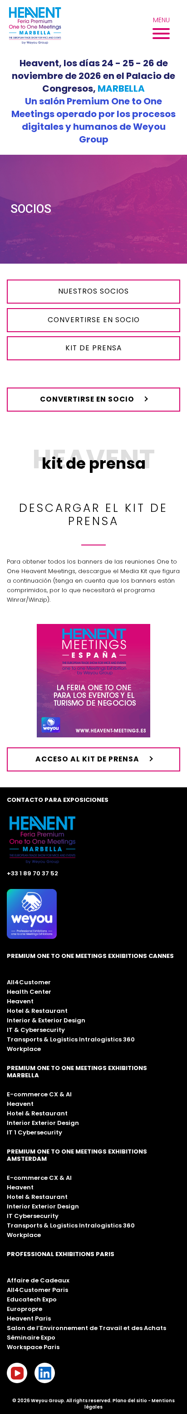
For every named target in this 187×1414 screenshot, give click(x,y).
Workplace (24, 1049)
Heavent (20, 1001)
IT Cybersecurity (33, 1216)
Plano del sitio (130, 1400)
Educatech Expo (32, 1299)
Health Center (29, 991)
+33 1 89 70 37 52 (32, 873)
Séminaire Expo (31, 1337)
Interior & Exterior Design (46, 1020)
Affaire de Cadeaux (38, 1280)
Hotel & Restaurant (37, 1010)
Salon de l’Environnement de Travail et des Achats (86, 1328)
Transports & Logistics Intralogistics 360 (71, 1039)
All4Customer (29, 982)
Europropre (24, 1309)
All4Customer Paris (37, 1290)
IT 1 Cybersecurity (34, 1132)
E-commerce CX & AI (39, 1094)
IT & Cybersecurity (36, 1030)
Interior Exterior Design (43, 1123)
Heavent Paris (29, 1318)
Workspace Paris (33, 1347)
